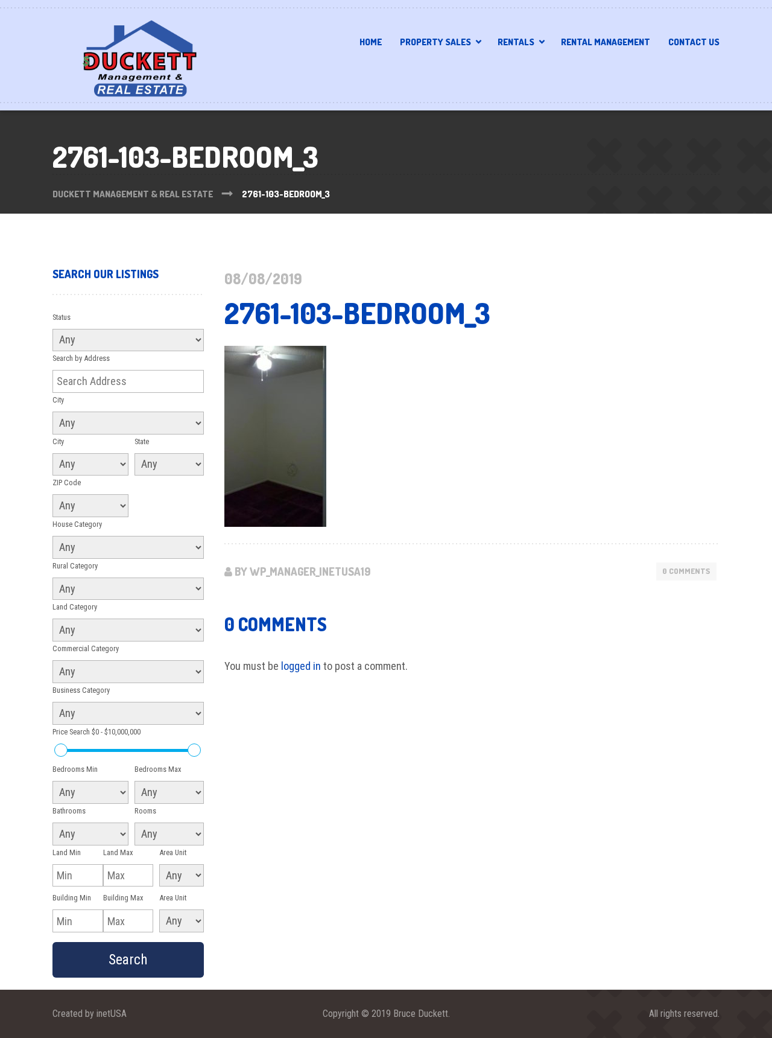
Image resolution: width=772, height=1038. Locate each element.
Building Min (71, 897)
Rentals (516, 42)
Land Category (74, 606)
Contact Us (694, 42)
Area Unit (172, 852)
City (58, 399)
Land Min (66, 852)
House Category (77, 524)
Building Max (123, 897)
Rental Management (605, 42)
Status (61, 317)
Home (370, 42)
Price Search (96, 731)
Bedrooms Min (75, 769)
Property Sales (435, 42)
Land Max (118, 852)
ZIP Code (66, 482)
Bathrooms (69, 810)
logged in (301, 666)
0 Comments (686, 571)
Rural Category (75, 565)
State (141, 441)
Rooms (145, 810)
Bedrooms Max (158, 769)
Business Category (81, 690)
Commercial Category (85, 648)
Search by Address (81, 358)
